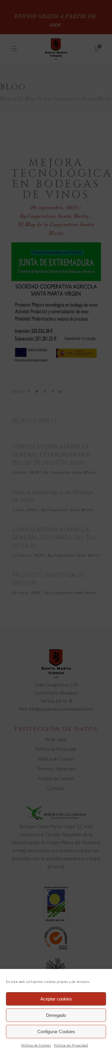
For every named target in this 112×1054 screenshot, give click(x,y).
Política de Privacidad (71, 1045)
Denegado (56, 1015)
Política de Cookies (36, 1045)
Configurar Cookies (56, 1031)
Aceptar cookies (56, 998)
